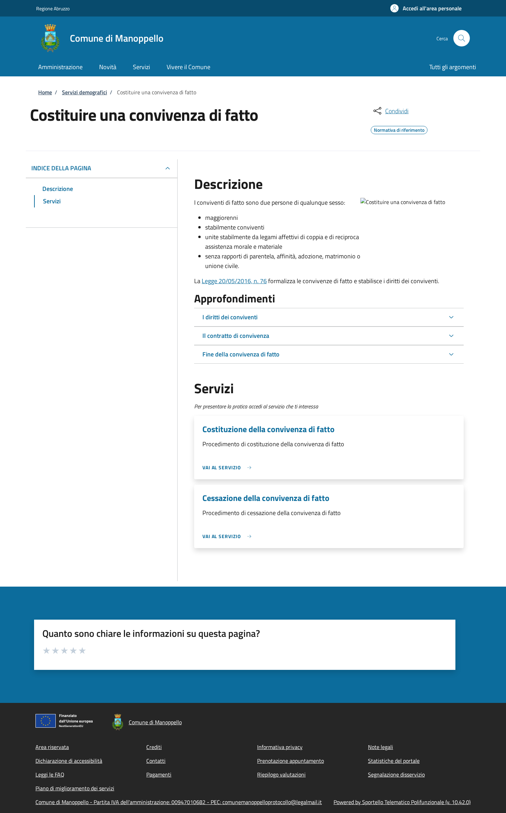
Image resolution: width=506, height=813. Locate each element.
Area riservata (52, 747)
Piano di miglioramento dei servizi (74, 788)
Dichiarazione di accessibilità (68, 761)
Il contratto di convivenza (235, 335)
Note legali (380, 747)
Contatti (156, 761)
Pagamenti (158, 774)
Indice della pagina (61, 168)
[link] (228, 467)
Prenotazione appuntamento (290, 761)
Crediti (154, 747)
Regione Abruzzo (53, 8)
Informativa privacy (280, 747)
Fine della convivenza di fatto (241, 354)
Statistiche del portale (394, 761)
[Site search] (461, 38)
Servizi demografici (84, 92)
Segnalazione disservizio (396, 774)
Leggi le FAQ (49, 774)
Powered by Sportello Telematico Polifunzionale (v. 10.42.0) (402, 802)
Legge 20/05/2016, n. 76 (234, 281)
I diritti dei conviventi (229, 317)
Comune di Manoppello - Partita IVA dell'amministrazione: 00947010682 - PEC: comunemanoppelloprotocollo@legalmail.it (178, 802)
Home (45, 92)
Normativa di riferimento (399, 129)
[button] (426, 8)
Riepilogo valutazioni (281, 774)
